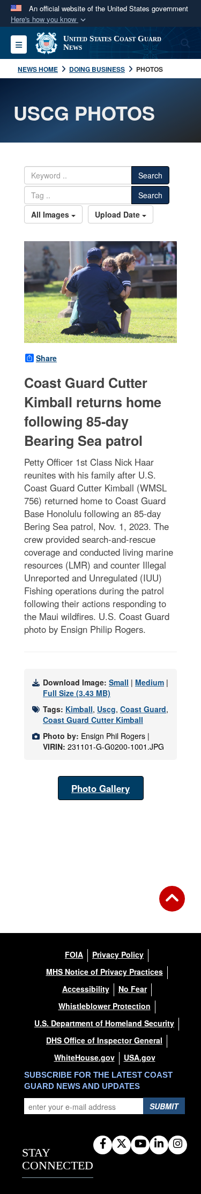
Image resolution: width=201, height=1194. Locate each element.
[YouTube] (140, 1144)
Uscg (106, 709)
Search (150, 175)
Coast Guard (143, 709)
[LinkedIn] (159, 1144)
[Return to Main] (172, 905)
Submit (164, 1106)
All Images (51, 214)
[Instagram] (177, 1144)
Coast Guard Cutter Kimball (93, 719)
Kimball (79, 709)
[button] (49, 19)
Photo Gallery (100, 788)
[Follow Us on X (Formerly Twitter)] (121, 1144)
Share (46, 358)
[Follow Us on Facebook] (102, 1144)
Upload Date (118, 214)
